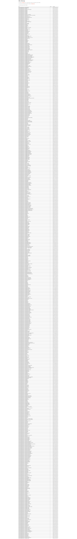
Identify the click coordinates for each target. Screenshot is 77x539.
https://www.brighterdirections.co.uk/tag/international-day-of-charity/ (25, 272)
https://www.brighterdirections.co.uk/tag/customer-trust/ (24, 135)
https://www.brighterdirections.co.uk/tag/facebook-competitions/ (25, 203)
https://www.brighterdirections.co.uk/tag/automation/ (24, 32)
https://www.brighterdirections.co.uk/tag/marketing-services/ (24, 319)
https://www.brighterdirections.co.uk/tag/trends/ (23, 493)
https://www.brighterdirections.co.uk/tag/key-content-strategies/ (25, 277)
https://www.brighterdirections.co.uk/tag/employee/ (23, 181)
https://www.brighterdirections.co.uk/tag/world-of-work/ (24, 538)
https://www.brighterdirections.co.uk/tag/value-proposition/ (24, 515)
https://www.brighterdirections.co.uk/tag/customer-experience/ (25, 132)
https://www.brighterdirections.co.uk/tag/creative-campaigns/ (24, 120)
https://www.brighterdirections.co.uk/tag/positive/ (23, 382)
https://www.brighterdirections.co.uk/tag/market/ (23, 300)
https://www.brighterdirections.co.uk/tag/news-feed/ (24, 351)
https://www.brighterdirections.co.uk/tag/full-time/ (23, 218)
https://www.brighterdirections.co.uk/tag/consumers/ (24, 104)
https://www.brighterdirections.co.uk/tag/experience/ (24, 199)
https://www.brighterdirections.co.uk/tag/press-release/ (24, 390)
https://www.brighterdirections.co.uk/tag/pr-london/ (23, 386)
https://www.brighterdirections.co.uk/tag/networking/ (24, 346)
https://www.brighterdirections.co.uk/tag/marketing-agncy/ (24, 305)
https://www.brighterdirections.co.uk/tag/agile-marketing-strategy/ (25, 21)
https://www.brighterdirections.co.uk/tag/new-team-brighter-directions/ (25, 349)
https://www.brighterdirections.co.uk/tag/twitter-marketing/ (24, 502)
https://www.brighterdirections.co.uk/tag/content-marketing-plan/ (25, 112)
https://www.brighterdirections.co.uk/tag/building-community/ (24, 65)
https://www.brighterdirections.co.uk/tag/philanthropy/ (24, 378)
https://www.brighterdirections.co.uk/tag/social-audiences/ (24, 436)
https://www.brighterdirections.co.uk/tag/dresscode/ (24, 7)
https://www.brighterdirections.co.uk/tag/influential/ (23, 262)
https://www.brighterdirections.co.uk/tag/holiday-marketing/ (24, 239)
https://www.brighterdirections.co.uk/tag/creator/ (23, 122)
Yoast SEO (23, 2)
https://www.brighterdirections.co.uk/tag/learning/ (23, 283)
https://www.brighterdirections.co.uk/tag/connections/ (24, 101)
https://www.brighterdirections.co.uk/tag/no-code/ (23, 354)
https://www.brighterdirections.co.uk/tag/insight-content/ (24, 264)
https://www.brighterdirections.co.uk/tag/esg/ (23, 190)
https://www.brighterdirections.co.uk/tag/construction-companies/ (25, 102)
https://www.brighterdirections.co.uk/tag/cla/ (23, 88)
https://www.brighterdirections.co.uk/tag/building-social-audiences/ (25, 66)
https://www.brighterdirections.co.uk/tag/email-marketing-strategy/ (25, 172)
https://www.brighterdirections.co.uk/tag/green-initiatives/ (24, 234)
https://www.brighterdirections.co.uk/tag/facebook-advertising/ (25, 202)
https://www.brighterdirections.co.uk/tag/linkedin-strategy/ (24, 293)
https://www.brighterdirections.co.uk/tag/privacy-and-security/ (25, 393)
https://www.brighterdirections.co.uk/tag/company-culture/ (24, 97)
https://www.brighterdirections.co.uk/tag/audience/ (23, 30)
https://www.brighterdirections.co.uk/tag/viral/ (23, 517)
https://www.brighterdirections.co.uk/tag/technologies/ (24, 485)
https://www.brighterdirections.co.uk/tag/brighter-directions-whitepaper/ (25, 60)
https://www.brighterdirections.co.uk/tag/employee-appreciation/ (25, 182)
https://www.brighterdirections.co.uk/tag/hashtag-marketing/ (24, 236)
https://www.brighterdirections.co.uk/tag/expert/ (23, 200)
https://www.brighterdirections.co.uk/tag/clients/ (23, 91)
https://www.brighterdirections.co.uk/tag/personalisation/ (24, 375)
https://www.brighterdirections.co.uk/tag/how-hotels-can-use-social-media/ (26, 246)
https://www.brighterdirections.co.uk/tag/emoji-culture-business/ (25, 177)
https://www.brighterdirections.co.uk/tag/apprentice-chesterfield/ (25, 27)
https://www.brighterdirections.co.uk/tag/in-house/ (23, 256)
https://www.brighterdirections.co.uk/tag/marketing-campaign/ (24, 308)
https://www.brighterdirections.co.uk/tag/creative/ (23, 119)
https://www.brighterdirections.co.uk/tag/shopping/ (23, 431)
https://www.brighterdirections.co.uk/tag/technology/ (24, 486)
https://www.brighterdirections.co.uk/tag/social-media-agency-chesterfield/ (26, 442)
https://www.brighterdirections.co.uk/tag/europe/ (23, 197)
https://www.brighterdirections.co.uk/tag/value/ (23, 514)
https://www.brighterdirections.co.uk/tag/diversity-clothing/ (24, 161)
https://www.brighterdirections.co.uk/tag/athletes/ (23, 29)
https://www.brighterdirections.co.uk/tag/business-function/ (24, 68)
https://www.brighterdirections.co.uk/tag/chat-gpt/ (23, 83)
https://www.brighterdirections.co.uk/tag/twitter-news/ (24, 504)
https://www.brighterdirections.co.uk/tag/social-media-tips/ (24, 457)
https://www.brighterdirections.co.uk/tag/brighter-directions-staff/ (25, 58)
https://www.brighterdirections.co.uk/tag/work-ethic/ (24, 533)
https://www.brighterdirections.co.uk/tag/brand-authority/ (24, 43)
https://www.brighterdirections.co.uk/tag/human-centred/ (24, 252)
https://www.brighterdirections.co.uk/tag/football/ (23, 216)
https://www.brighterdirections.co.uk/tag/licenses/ (23, 285)
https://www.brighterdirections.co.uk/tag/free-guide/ (23, 217)
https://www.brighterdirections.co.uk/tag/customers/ (24, 136)
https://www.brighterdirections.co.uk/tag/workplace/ (23, 535)
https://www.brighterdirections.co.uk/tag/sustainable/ (24, 478)
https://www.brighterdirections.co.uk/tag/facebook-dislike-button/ (25, 204)
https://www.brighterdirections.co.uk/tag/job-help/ (23, 275)
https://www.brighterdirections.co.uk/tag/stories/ (23, 468)
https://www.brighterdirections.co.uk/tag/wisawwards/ (24, 525)
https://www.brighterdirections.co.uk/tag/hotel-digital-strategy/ (24, 243)
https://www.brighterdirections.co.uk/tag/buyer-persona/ (24, 74)
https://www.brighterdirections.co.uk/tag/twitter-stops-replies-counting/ (25, 506)
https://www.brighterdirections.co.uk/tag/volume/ (23, 520)
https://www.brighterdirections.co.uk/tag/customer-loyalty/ (24, 133)
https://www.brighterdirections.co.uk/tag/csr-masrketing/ (24, 128)
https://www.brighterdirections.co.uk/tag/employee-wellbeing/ (24, 184)
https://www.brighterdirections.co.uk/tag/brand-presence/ (24, 47)
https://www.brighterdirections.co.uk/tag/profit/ (23, 400)
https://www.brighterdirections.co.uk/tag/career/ (23, 79)
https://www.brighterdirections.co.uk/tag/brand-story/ (24, 50)
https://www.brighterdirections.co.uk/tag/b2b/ (23, 34)
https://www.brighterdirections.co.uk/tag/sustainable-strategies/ (25, 480)
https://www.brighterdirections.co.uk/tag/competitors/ (24, 99)
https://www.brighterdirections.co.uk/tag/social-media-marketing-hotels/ (25, 453)
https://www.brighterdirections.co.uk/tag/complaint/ (23, 100)
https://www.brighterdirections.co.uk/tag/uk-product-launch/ (24, 511)
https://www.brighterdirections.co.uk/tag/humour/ (23, 253)
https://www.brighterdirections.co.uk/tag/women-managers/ (24, 529)
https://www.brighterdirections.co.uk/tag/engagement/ (24, 186)
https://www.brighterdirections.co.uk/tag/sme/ (23, 434)
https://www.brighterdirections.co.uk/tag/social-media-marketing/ (25, 452)
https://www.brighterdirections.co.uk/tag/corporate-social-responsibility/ (25, 117)
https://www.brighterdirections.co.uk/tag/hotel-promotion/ (24, 244)
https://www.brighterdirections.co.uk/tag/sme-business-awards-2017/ (25, 435)
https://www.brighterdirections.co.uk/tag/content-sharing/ (24, 114)
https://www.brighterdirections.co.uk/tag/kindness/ (23, 280)
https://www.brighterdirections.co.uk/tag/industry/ (23, 259)
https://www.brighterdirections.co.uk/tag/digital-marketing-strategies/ (25, 153)
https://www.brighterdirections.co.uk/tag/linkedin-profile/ (24, 292)
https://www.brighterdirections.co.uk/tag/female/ (23, 212)
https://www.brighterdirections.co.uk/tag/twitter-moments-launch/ (25, 503)
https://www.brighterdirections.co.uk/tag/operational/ (24, 359)
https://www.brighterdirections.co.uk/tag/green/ (23, 233)
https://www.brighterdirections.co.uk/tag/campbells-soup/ (24, 78)
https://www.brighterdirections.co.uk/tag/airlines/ (23, 25)
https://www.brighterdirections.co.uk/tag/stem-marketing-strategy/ (25, 467)
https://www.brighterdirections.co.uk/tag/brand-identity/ (24, 45)
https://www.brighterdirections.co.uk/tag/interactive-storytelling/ (25, 270)
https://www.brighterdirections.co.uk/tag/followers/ (23, 215)
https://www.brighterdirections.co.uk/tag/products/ (23, 398)
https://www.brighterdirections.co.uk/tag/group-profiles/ (24, 235)
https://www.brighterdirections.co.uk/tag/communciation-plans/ (25, 94)
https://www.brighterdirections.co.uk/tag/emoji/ (23, 176)
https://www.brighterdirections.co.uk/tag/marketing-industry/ (24, 316)
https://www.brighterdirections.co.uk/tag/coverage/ (23, 118)
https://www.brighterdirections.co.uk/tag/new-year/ (23, 350)
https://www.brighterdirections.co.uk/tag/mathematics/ (24, 328)
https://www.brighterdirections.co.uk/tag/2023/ (23, 11)
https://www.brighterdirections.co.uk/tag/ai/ (23, 22)
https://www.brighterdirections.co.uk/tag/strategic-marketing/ (24, 470)
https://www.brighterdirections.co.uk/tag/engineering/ (24, 187)
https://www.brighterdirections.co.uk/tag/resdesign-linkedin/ (24, 414)
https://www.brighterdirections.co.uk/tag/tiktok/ (23, 489)
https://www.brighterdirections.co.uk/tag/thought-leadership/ (24, 488)
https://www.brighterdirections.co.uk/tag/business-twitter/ (24, 70)
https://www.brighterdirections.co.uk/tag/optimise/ (23, 360)
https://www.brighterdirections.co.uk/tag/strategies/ (23, 471)
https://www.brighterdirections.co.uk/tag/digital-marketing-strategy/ (25, 154)
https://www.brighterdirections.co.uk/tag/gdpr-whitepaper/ (24, 223)
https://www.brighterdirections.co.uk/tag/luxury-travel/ (24, 297)
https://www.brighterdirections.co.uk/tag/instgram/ (23, 266)
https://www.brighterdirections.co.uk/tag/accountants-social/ (24, 16)
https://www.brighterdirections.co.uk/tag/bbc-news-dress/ (24, 38)
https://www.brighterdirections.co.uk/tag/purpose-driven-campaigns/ (25, 406)
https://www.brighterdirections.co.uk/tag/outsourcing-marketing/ (25, 369)
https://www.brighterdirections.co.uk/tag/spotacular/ (24, 463)
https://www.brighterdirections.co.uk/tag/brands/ (23, 52)
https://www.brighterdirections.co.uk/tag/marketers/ (23, 301)
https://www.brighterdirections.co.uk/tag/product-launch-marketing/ (25, 396)
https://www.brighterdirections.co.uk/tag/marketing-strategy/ (24, 320)
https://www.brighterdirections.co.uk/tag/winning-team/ (24, 524)
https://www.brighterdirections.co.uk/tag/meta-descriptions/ (24, 337)
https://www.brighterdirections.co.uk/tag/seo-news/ (23, 426)
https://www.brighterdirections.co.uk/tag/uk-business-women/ (24, 509)
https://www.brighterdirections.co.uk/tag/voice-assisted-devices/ (25, 519)
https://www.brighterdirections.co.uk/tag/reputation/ (23, 413)
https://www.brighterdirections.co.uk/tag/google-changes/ (24, 226)
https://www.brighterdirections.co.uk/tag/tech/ (23, 483)
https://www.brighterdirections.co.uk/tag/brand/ (23, 42)
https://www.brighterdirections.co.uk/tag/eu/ (23, 194)
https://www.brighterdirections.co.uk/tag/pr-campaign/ (24, 385)
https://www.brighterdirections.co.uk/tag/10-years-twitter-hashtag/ (25, 9)
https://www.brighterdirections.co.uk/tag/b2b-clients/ (24, 35)
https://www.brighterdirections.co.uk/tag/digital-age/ (23, 145)
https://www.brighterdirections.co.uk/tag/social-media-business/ (25, 444)
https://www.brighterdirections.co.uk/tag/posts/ (23, 383)
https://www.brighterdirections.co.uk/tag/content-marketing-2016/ (25, 110)
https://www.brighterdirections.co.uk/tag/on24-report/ (24, 357)
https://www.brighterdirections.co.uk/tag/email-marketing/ (24, 169)
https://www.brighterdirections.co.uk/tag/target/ (23, 481)
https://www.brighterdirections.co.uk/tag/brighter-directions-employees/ (25, 55)
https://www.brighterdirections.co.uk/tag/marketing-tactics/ (24, 324)
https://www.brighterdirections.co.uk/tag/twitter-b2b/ (24, 496)
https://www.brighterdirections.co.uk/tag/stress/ (23, 473)
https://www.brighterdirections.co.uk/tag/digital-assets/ (24, 146)
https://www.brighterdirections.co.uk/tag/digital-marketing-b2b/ (25, 150)
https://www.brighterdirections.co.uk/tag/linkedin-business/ (24, 288)
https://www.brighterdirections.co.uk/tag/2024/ (23, 12)
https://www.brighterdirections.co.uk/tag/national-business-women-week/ (26, 342)
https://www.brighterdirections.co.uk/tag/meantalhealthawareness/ (25, 329)
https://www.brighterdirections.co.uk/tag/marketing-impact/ (24, 315)
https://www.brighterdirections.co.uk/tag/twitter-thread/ (24, 507)
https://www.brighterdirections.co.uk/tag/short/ (23, 432)
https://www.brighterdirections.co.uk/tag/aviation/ (23, 33)
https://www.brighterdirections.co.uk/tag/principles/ (23, 391)
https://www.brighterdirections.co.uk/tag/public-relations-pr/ (24, 404)
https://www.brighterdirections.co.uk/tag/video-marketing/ (24, 516)
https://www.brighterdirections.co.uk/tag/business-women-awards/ (25, 71)
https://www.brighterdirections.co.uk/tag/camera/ (23, 76)
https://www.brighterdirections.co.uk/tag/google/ (23, 225)
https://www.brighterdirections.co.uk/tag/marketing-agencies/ (24, 303)
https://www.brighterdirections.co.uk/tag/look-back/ (23, 295)
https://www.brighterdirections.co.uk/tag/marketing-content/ (24, 313)
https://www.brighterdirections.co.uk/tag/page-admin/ (24, 370)
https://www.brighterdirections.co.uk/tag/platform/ (23, 380)
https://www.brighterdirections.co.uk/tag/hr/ (23, 248)
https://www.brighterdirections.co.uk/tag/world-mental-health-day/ (25, 537)
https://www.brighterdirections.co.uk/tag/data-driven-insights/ (24, 140)
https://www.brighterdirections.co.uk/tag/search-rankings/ (24, 424)
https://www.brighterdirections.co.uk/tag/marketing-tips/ (24, 326)
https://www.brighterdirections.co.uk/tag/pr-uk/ (23, 387)
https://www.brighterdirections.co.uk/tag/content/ (23, 105)
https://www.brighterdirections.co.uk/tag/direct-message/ (24, 159)
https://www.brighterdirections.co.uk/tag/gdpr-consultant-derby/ (25, 221)
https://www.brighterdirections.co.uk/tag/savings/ (23, 421)
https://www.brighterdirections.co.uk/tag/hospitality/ (23, 241)
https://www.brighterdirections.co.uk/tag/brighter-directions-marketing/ (25, 56)
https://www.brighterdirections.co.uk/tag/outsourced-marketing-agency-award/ (26, 367)
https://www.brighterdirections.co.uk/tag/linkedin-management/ (25, 290)
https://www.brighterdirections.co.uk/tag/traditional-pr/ (24, 491)
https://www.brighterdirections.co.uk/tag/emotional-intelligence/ (25, 179)
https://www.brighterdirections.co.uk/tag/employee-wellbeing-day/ (25, 185)
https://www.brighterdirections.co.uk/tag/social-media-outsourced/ (25, 455)
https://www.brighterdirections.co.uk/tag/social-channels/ (24, 437)
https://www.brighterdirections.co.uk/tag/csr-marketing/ (24, 127)
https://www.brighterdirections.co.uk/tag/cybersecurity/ (24, 138)
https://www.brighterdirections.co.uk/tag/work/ (23, 532)
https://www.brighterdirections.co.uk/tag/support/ (23, 476)
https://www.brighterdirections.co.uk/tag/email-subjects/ (24, 174)
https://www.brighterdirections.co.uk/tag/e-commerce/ (24, 163)
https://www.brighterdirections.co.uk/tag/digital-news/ (24, 156)
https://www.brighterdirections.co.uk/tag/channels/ (23, 81)
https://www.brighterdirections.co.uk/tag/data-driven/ (24, 143)
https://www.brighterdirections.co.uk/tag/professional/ (24, 399)
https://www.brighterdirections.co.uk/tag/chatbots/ (23, 84)
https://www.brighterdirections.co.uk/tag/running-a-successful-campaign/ (26, 419)
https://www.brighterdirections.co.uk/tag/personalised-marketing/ (25, 377)
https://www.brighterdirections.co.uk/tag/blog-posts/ (24, 40)
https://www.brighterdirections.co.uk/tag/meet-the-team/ (24, 332)
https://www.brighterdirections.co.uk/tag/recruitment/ (24, 408)
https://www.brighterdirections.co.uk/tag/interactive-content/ (24, 269)
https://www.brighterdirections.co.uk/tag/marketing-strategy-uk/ (25, 321)
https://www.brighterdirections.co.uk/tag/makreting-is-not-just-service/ (25, 298)
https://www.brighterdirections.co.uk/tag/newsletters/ (24, 352)
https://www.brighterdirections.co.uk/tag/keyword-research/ (24, 279)
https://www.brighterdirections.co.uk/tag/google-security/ (24, 230)
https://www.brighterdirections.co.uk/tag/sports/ (23, 462)
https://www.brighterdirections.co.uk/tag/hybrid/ (23, 254)
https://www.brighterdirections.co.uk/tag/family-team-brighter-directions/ (25, 210)
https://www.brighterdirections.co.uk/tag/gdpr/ (23, 220)
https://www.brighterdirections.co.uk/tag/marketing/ (23, 302)
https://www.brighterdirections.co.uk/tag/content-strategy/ (24, 115)
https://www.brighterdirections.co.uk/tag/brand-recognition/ (24, 48)
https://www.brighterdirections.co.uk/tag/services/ (23, 429)
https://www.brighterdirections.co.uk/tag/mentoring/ (23, 336)
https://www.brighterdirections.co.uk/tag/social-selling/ (24, 460)
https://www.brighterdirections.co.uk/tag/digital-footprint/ (24, 148)
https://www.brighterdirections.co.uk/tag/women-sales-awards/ (25, 530)
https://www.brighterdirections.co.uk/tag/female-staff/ (24, 213)
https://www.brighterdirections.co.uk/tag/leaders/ (23, 282)
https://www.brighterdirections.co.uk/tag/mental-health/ (24, 334)
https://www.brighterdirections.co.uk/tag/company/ (23, 96)
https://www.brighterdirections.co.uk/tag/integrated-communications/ (25, 267)
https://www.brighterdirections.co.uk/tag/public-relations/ (24, 403)
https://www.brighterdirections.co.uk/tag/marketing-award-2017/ (25, 306)
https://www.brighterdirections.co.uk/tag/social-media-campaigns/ (25, 445)
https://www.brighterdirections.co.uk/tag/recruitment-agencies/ (25, 409)
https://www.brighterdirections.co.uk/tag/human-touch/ (24, 251)
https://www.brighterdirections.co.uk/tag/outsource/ (23, 364)
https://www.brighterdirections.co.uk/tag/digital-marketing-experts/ (25, 151)
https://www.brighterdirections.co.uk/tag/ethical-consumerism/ (25, 192)
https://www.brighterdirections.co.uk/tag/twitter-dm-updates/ (24, 498)
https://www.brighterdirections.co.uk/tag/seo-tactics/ (24, 427)
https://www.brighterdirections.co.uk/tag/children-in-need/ (24, 87)
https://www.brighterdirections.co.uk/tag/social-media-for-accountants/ (25, 447)
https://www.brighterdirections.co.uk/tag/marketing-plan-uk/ (24, 318)
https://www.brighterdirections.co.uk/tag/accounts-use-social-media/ (25, 17)
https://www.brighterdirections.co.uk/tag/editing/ (23, 166)
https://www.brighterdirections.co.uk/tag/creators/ (23, 123)
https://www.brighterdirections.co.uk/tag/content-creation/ (24, 107)
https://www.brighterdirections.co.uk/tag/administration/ (24, 19)
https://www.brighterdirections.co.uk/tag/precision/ (23, 388)
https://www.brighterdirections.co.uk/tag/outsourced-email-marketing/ (25, 365)
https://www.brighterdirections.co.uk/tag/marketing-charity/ (24, 311)
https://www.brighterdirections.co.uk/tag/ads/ (23, 20)
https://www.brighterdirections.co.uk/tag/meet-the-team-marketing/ (25, 333)
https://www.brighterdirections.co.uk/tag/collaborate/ (24, 92)
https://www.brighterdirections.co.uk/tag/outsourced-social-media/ (25, 368)
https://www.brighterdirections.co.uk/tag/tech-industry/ (24, 484)
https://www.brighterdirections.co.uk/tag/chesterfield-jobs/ (24, 86)
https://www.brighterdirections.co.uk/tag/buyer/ (23, 73)
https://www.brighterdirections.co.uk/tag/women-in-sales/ (24, 527)
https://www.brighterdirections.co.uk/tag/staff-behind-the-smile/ (25, 465)
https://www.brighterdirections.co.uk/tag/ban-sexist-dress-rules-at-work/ (26, 37)
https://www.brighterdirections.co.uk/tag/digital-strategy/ (24, 158)
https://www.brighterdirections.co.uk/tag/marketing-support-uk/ (25, 323)
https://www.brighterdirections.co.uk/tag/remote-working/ (24, 411)
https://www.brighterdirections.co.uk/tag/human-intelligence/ (24, 249)
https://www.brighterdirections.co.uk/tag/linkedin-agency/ (24, 287)
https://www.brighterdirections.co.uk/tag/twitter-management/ (24, 501)
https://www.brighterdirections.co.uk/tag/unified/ (23, 512)
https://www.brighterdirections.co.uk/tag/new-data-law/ (24, 347)
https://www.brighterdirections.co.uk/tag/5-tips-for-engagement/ (25, 14)
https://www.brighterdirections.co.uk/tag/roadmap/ (23, 417)
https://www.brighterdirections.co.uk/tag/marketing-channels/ (24, 310)
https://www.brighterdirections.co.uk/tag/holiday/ (23, 238)
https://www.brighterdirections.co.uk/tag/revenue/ (23, 416)
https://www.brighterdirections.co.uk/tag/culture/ (23, 130)
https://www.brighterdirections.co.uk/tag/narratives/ (23, 341)
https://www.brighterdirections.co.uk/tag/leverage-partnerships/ (25, 284)
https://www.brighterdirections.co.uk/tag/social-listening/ (24, 439)
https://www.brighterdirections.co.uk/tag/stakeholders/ (24, 466)
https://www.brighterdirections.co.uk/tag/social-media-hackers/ (25, 449)
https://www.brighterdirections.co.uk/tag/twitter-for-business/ (24, 499)
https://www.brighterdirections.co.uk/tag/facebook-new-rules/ (24, 207)
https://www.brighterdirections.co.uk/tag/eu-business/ (24, 195)
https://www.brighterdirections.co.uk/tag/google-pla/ (23, 228)
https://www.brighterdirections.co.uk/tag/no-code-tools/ (24, 355)
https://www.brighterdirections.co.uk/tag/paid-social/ (24, 373)
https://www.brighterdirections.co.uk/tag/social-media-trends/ (24, 458)
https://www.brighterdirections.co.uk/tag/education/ (23, 167)
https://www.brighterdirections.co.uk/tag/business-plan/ (24, 69)
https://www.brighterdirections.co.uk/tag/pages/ (23, 372)
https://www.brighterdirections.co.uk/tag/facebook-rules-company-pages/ (26, 208)
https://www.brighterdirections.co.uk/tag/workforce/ (23, 534)
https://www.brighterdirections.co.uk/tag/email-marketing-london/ (25, 171)
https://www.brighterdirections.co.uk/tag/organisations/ (24, 362)
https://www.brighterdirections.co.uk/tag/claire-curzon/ (24, 89)
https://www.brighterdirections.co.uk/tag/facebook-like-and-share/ (25, 205)
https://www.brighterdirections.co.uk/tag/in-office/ (23, 257)
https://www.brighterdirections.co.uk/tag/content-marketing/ (24, 109)
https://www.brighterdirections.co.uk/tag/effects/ (23, 168)
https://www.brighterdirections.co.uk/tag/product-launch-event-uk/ (25, 395)
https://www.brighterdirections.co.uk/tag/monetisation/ (24, 339)
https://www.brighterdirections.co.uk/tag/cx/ (23, 137)
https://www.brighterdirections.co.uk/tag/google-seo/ (24, 231)
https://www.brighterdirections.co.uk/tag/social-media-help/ (24, 450)
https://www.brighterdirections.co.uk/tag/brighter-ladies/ (24, 61)
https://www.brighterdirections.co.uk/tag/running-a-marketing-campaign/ (25, 418)
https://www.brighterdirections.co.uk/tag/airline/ (23, 24)
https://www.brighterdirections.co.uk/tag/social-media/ (24, 440)
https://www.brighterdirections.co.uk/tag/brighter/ (23, 53)
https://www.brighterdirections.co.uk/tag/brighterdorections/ (24, 63)
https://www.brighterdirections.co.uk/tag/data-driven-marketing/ (25, 141)
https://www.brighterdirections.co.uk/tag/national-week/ (24, 344)
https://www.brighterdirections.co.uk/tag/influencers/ (24, 261)
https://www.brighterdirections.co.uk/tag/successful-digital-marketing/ (25, 475)
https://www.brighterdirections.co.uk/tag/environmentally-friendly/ (25, 189)
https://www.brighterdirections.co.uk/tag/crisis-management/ (24, 125)
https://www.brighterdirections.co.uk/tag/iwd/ (23, 274)
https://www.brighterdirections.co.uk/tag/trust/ (23, 494)
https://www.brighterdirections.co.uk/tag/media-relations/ (24, 331)
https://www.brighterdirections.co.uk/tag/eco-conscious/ (24, 164)
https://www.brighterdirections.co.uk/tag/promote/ (23, 401)
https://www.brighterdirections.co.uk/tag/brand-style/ (24, 51)
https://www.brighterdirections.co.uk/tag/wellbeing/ (23, 522)
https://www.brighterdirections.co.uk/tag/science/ (23, 422)
